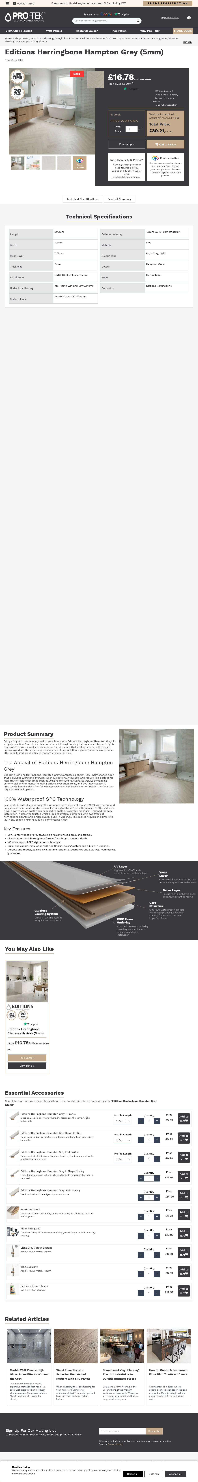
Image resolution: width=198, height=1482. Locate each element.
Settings (154, 1474)
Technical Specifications (83, 199)
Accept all (175, 1474)
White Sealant (29, 1267)
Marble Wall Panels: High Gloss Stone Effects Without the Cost (29, 1374)
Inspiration (119, 31)
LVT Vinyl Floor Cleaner (35, 1286)
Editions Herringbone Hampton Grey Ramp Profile (51, 1133)
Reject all (132, 1474)
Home (8, 38)
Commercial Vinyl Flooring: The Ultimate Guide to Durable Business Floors (121, 1374)
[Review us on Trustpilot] (122, 14)
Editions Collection (93, 38)
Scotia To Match (30, 1209)
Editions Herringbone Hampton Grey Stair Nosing (50, 1190)
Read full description (166, 105)
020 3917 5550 (130, 171)
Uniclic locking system (55, 814)
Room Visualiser (87, 31)
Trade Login (183, 31)
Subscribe (154, 1431)
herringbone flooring (73, 805)
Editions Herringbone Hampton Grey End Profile (50, 1152)
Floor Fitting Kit (30, 1228)
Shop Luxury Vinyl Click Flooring (34, 38)
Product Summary (119, 199)
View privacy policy (23, 1473)
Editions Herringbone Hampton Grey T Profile (48, 1114)
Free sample (126, 144)
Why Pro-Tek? (150, 31)
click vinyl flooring (67, 744)
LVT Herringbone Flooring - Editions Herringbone (137, 38)
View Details (27, 1066)
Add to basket (167, 144)
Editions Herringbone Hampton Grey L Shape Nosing (52, 1171)
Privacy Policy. (115, 1444)
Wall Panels (54, 31)
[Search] (138, 21)
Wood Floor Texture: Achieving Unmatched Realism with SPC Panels (73, 1374)
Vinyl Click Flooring (19, 31)
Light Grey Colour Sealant (36, 1248)
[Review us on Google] (106, 14)
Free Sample (27, 1058)
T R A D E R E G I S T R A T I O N (167, 3)
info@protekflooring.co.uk (126, 177)
